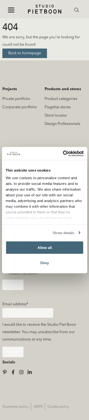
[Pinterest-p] (4, 372)
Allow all (44, 248)
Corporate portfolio (19, 107)
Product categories (61, 99)
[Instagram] (21, 372)
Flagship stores (58, 107)
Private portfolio (16, 99)
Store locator (56, 116)
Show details (63, 233)
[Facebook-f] (13, 372)
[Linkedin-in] (29, 372)
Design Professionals (62, 124)
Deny (44, 263)
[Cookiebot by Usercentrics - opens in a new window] (63, 153)
